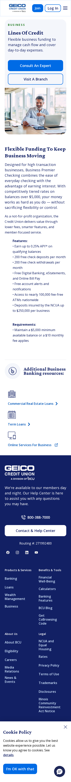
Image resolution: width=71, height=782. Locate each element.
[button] (59, 771)
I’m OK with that (20, 768)
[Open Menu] (65, 8)
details (8, 755)
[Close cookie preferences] (65, 727)
